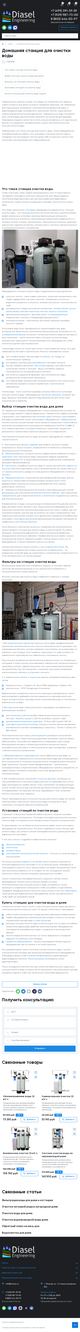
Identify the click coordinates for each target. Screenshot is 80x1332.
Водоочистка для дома (16, 1233)
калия (9, 311)
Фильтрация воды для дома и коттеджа (27, 1200)
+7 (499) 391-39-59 (64, 10)
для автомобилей (36, 363)
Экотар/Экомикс (28, 522)
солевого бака (13, 851)
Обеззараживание (13, 756)
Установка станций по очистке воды (23, 88)
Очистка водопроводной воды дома (25, 1220)
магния (44, 311)
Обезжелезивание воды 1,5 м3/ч (18, 1098)
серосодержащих (59, 315)
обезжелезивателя (15, 845)
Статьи (10, 44)
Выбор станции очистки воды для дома (24, 76)
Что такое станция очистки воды (21, 70)
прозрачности (9, 496)
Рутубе (39, 862)
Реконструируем (36, 959)
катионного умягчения (21, 715)
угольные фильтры (46, 779)
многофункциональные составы (22, 724)
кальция (24, 311)
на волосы (45, 357)
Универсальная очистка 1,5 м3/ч (57, 1098)
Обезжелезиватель (14, 454)
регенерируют (38, 736)
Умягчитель (11, 466)
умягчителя (11, 848)
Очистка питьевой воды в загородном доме (30, 1207)
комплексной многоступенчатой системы (27, 854)
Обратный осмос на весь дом (20, 1226)
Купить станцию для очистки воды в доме (25, 94)
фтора (16, 311)
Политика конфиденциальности (12, 1322)
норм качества (43, 921)
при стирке (40, 366)
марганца (34, 311)
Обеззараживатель (14, 478)
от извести (69, 466)
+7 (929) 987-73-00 (64, 14)
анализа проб (44, 417)
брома (65, 309)
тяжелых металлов (58, 311)
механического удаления (21, 643)
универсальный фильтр (14, 335)
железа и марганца (30, 677)
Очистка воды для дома (17, 1213)
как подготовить (69, 891)
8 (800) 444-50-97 (64, 19)
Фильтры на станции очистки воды (22, 82)
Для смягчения (11, 707)
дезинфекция (32, 756)
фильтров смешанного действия (26, 721)
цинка (72, 309)
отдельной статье (55, 547)
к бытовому (30, 210)
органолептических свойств (45, 493)
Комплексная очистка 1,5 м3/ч (20, 1153)
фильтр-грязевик (30, 445)
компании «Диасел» (51, 395)
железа (57, 309)
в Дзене (26, 862)
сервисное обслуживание (19, 942)
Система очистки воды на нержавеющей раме (57, 1154)
